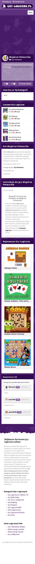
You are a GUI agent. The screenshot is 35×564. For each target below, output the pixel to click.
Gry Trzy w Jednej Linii (16, 500)
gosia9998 (13, 412)
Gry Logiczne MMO (14, 507)
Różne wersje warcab (15, 532)
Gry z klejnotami (14, 534)
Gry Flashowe (16, 60)
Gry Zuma (11, 515)
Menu (31, 13)
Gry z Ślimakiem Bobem (16, 527)
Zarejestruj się (19, 2)
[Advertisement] (17, 34)
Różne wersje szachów (16, 529)
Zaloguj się (7, 2)
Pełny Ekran (26, 84)
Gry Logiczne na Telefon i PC (18, 495)
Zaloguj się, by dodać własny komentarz (16, 382)
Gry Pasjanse (12, 505)
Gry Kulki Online (13, 497)
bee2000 (12, 399)
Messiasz (12, 387)
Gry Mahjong (12, 502)
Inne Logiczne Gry (14, 510)
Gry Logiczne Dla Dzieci (16, 512)
